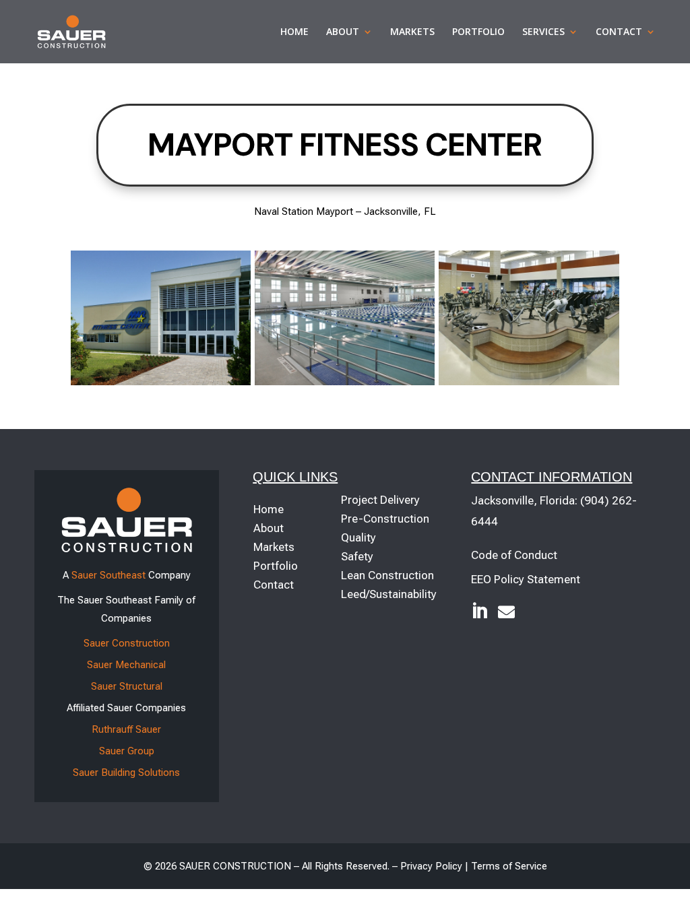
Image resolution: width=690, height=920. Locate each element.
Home (294, 32)
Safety (357, 556)
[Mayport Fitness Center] (161, 381)
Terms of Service (509, 866)
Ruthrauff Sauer (126, 729)
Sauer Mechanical (126, 665)
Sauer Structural (126, 686)
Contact (619, 32)
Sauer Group (126, 751)
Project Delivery (380, 499)
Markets (412, 32)
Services (543, 32)
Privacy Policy (431, 866)
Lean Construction (387, 575)
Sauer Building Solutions (126, 772)
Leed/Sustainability (389, 594)
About (342, 32)
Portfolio (478, 32)
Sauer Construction (127, 643)
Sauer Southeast (108, 575)
